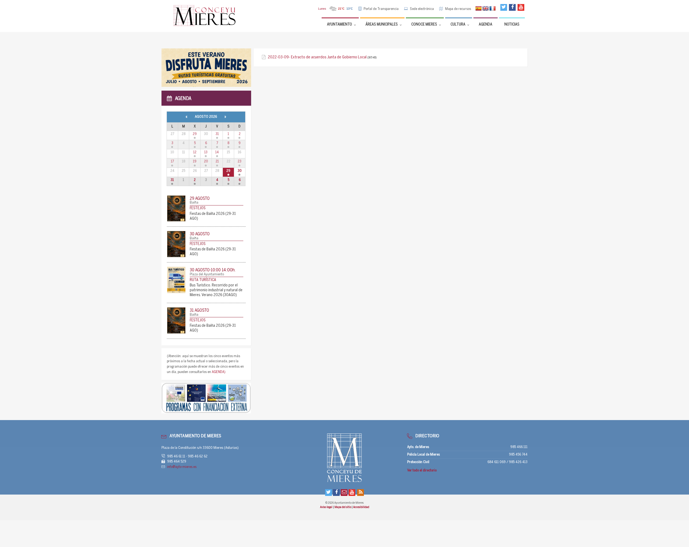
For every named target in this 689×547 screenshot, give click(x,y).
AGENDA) (219, 372)
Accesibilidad (361, 507)
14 (217, 152)
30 (240, 171)
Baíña (194, 202)
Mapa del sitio (343, 507)
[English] (485, 8)
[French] (492, 8)
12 (194, 152)
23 (239, 161)
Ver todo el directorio (422, 470)
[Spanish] (478, 8)
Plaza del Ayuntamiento (207, 274)
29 (195, 134)
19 (194, 161)
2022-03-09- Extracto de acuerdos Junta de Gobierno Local (317, 57)
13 (206, 152)
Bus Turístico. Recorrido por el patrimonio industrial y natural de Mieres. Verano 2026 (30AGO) (216, 290)
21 (217, 161)
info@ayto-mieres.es (181, 467)
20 (206, 161)
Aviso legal (326, 507)
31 (217, 134)
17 (172, 161)
